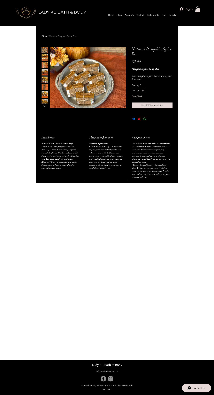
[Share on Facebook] (133, 119)
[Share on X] (150, 119)
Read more (136, 79)
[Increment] (143, 90)
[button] (197, 9)
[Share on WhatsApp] (144, 119)
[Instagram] (110, 378)
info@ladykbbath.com (107, 371)
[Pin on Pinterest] (139, 119)
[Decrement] (134, 90)
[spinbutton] (138, 90)
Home (44, 36)
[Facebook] (103, 378)
